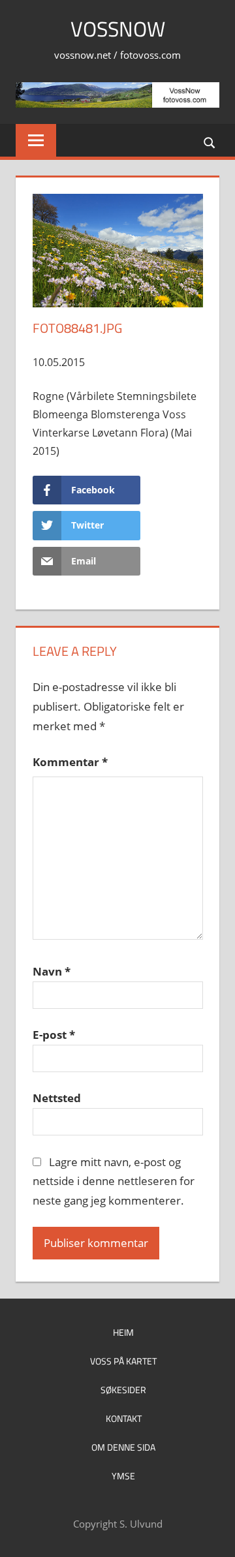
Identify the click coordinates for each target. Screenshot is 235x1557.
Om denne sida (123, 1447)
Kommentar (70, 761)
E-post (54, 1034)
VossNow (117, 28)
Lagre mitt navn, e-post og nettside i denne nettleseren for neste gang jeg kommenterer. (114, 1181)
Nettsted (57, 1097)
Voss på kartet (123, 1361)
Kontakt (124, 1418)
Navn (51, 971)
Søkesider (123, 1389)
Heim (123, 1332)
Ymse (123, 1476)
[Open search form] (210, 141)
